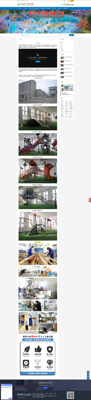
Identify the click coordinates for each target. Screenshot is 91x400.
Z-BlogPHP (38, 397)
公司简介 (61, 47)
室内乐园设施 (48, 8)
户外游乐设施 (31, 8)
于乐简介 (25, 8)
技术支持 (54, 393)
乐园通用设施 (42, 8)
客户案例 (54, 8)
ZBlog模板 (41, 397)
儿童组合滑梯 (37, 8)
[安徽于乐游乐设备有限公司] (25, 4)
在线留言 (61, 42)
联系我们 (65, 8)
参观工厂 (61, 44)
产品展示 (38, 393)
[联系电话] (88, 376)
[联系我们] (88, 374)
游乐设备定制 (62, 50)
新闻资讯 (59, 8)
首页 (20, 8)
